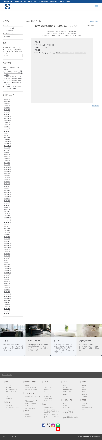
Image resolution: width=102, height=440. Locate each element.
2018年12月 (7, 294)
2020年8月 (7, 251)
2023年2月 (7, 188)
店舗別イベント (8, 33)
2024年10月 (7, 146)
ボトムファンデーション (11, 389)
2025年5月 (7, 131)
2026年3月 (7, 110)
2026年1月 (7, 114)
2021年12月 (7, 218)
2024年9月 (7, 148)
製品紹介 (65, 403)
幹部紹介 (84, 391)
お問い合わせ (66, 387)
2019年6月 (7, 281)
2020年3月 (7, 262)
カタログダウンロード (68, 389)
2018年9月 (7, 300)
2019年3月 (7, 287)
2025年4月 (7, 133)
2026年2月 (7, 112)
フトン (7, 394)
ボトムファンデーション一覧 (12, 407)
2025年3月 (7, 135)
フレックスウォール (48, 394)
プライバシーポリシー (68, 391)
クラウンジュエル (48, 389)
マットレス (8, 385)
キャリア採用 (85, 403)
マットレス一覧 (9, 405)
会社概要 (84, 385)
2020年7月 (7, 254)
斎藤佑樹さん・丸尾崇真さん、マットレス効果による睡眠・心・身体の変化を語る (51, 411)
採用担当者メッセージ (87, 407)
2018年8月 (7, 302)
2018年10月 (7, 298)
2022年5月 (7, 207)
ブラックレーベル (48, 385)
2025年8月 (7, 124)
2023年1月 (7, 190)
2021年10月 (7, 222)
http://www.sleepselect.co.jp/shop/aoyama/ (71, 53)
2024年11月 (7, 144)
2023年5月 (7, 182)
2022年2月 (7, 213)
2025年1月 (7, 139)
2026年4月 (7, 108)
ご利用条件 (65, 394)
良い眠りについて (29, 406)
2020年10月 (7, 247)
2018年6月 (7, 306)
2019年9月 (7, 275)
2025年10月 (7, 120)
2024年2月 (7, 163)
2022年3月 (7, 211)
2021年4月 (7, 235)
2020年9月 (7, 249)
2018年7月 (7, 304)
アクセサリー (9, 398)
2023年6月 (7, 179)
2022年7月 (7, 203)
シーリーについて (7, 375)
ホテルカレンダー (29, 416)
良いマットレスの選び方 (30, 403)
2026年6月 (7, 103)
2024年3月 (7, 160)
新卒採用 (84, 405)
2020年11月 (7, 245)
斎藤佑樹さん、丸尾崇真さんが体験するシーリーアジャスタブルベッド (51, 416)
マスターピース (47, 387)
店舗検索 (27, 385)
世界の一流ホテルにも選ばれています (32, 397)
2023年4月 (7, 184)
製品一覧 (7, 402)
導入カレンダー (66, 407)
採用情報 (84, 400)
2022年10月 (7, 196)
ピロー (7, 396)
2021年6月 (7, 230)
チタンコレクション (48, 391)
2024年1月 (7, 165)
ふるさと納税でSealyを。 (30, 408)
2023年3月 (7, 186)
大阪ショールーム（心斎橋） (31, 389)
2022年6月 (7, 205)
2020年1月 (7, 266)
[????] (95, 106)
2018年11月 (7, 296)
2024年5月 (7, 156)
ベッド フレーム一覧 (10, 410)
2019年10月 (7, 273)
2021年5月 (7, 232)
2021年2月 (7, 239)
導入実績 (65, 405)
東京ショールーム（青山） (31, 387)
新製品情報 (7, 36)
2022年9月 (7, 199)
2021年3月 (7, 237)
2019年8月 (7, 277)
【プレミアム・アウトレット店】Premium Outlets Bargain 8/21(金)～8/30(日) (13, 73)
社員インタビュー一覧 (87, 410)
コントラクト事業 (67, 400)
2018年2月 (7, 313)
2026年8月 (7, 99)
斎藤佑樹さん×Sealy (48, 407)
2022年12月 (7, 192)
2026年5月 (7, 105)
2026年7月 (7, 101)
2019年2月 (7, 290)
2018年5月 (7, 309)
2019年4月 (7, 285)
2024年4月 (7, 158)
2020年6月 (7, 256)
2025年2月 (7, 137)
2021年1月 (7, 241)
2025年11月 (7, 118)
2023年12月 (7, 167)
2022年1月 (7, 215)
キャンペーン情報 (9, 28)
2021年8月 (7, 226)
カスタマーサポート (67, 385)
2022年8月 (7, 201)
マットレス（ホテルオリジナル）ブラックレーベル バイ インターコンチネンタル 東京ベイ (70, 412)
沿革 (83, 387)
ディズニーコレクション (49, 400)
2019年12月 (7, 268)
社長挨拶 (84, 389)
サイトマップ (66, 396)
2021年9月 (7, 224)
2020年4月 (7, 260)
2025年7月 (7, 127)
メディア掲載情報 (9, 30)
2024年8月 (7, 150)
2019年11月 (7, 270)
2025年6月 (7, 129)
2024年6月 (7, 154)
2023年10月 (7, 171)
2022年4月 (7, 209)
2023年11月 (7, 169)
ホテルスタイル (47, 396)
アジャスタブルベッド (11, 391)
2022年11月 (7, 194)
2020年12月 (7, 243)
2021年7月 (7, 228)
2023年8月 (7, 175)
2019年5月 (7, 283)
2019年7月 (7, 279)
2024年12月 (7, 141)
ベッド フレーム (9, 387)
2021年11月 (7, 220)
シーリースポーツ (48, 398)
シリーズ (46, 382)
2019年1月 (7, 292)
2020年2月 (7, 264)
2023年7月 (7, 177)
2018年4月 (7, 311)
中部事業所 (84, 396)
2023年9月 (7, 173)
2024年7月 (7, 152)
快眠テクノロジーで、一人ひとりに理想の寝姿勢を (32, 400)
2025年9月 (7, 122)
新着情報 (27, 414)
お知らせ (6, 25)
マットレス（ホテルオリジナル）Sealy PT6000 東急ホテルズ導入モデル (70, 417)
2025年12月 (7, 116)
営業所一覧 (84, 394)
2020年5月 (7, 258)
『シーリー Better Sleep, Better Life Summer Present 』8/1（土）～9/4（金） (13, 82)
